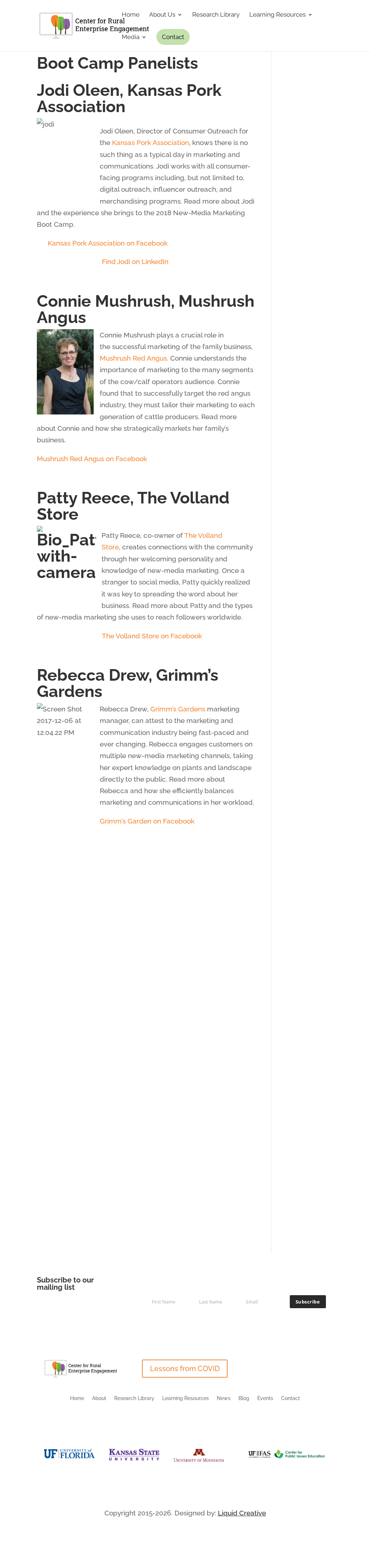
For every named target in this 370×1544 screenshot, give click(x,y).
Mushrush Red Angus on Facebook (93, 459)
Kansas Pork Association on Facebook (108, 243)
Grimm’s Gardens (177, 709)
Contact (173, 37)
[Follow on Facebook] (313, 1365)
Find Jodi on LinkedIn (135, 261)
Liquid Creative (242, 1513)
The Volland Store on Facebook (152, 636)
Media (130, 37)
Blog (243, 1398)
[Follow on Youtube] (327, 1365)
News (224, 1398)
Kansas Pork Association (129, 98)
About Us (162, 15)
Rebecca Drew (93, 675)
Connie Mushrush (104, 301)
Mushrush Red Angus (133, 358)
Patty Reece (83, 497)
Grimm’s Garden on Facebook (147, 821)
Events (265, 1398)
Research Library (216, 15)
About (99, 1398)
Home (130, 15)
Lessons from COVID (185, 1368)
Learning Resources (277, 15)
